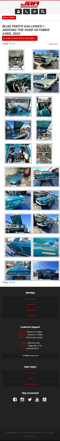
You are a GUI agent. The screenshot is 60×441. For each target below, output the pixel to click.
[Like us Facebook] (14, 399)
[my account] (18, 11)
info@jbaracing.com (31, 355)
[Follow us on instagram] (21, 399)
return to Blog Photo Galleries (19, 38)
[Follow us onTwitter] (29, 399)
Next (14, 43)
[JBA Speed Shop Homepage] (30, 5)
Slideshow (53, 44)
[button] (42, 11)
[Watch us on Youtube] (36, 399)
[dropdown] (34, 11)
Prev (2, 43)
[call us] (26, 11)
